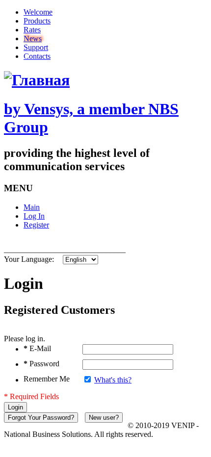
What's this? (113, 380)
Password (41, 363)
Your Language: (29, 259)
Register (36, 225)
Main (32, 207)
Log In (34, 216)
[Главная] (37, 80)
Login (15, 407)
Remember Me (47, 379)
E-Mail (37, 348)
